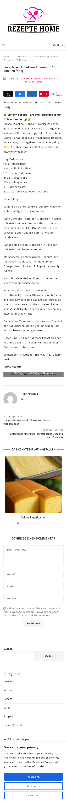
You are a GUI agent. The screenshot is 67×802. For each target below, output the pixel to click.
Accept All (33, 776)
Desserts (9, 681)
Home (6, 56)
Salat (6, 707)
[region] (33, 772)
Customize (33, 786)
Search (8, 648)
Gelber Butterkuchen (33, 517)
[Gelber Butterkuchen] (33, 484)
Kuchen (22, 56)
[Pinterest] (58, 45)
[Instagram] (54, 45)
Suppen (8, 716)
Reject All (33, 795)
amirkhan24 (29, 393)
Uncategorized (12, 725)
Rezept (7, 698)
